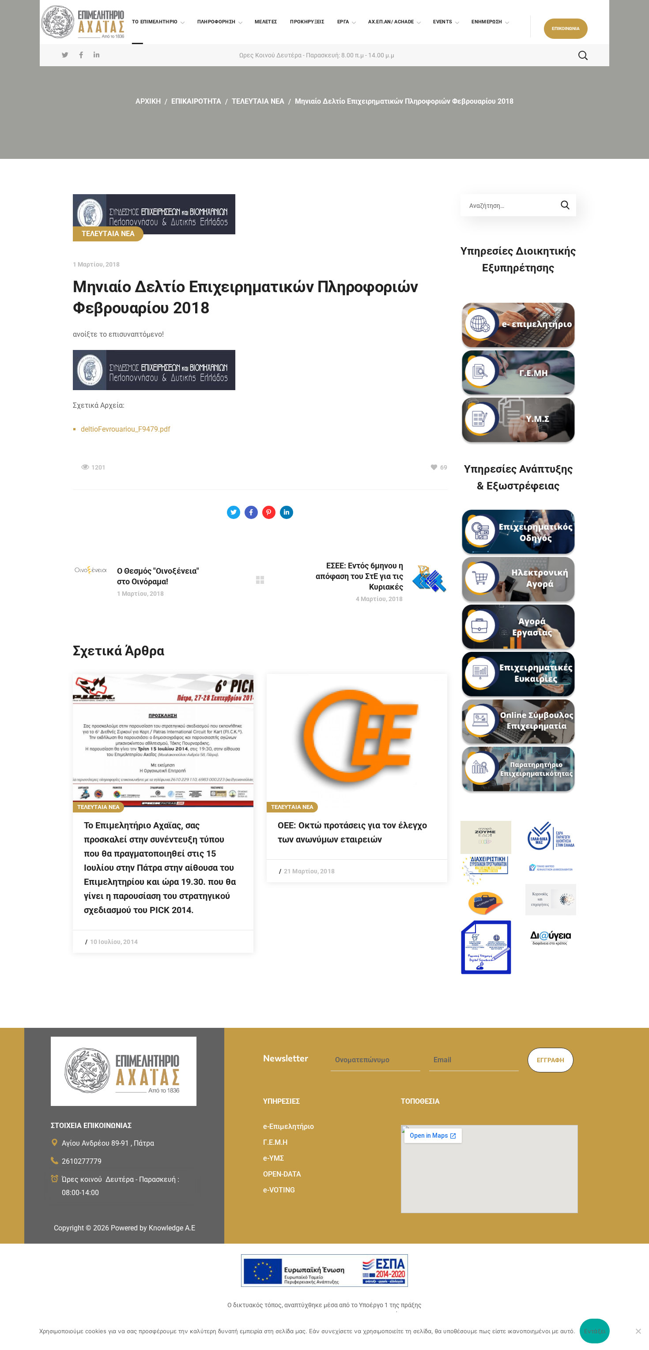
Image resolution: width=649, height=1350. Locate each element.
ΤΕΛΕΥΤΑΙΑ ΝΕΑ (258, 101)
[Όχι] (638, 1331)
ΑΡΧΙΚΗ (148, 101)
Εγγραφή (550, 1060)
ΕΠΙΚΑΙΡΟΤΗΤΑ (196, 101)
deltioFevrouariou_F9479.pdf (125, 429)
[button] (565, 28)
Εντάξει (595, 1331)
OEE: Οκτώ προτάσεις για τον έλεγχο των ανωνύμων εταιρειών (352, 832)
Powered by (153, 1228)
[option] (163, 813)
